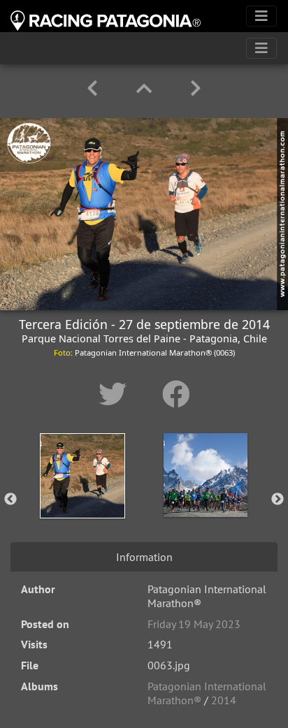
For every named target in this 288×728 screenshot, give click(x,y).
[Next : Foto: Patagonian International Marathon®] (195, 88)
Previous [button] (10, 500)
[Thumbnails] (146, 88)
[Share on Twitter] (116, 394)
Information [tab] (144, 557)
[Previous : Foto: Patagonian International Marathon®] (95, 88)
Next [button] (278, 500)
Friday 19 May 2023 (193, 624)
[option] (82, 496)
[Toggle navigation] (261, 16)
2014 (223, 700)
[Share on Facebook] (176, 394)
